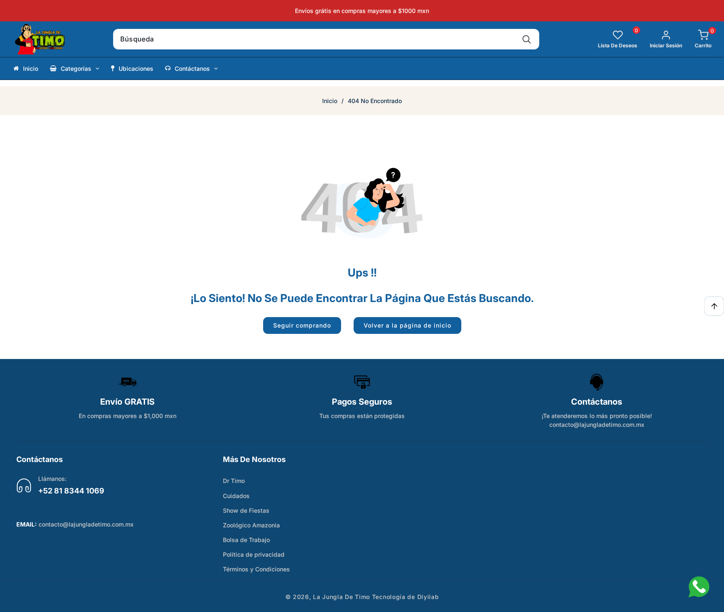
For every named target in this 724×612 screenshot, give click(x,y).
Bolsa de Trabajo (246, 539)
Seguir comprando (302, 325)
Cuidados (236, 495)
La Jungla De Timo (341, 596)
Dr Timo (234, 480)
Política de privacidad (253, 554)
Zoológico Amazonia (251, 525)
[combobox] (326, 39)
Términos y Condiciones (256, 569)
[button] (696, 39)
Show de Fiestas (246, 510)
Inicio (329, 100)
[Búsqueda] (526, 39)
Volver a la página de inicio (407, 325)
